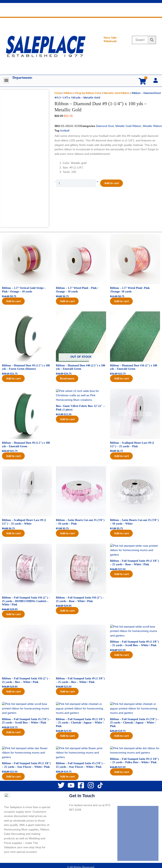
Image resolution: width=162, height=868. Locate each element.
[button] (6, 80)
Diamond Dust (105, 126)
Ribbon (68, 93)
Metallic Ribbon (152, 126)
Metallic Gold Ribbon (117, 93)
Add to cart (111, 183)
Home (58, 93)
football (64, 130)
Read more (67, 378)
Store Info (110, 37)
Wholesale (110, 41)
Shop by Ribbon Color (88, 93)
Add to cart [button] (13, 301)
